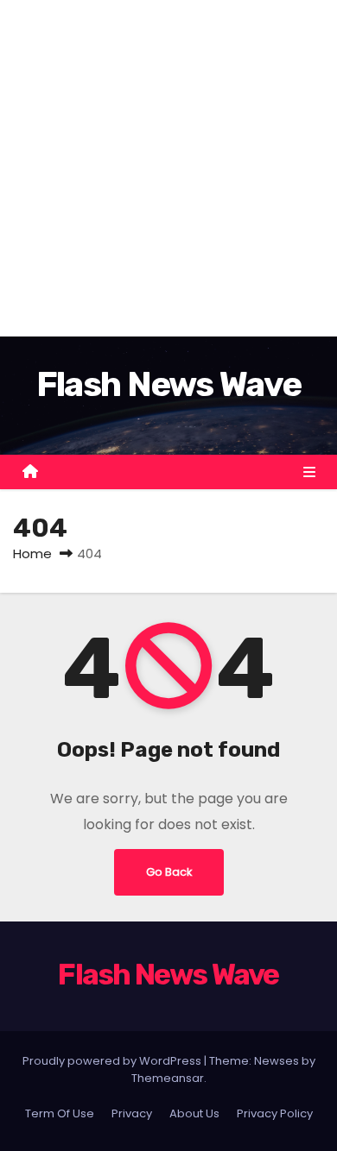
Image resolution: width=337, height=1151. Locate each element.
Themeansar (167, 1078)
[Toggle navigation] (309, 472)
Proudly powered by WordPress (113, 1061)
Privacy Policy (275, 1113)
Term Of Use (59, 1113)
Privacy (131, 1113)
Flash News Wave (169, 384)
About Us (194, 1113)
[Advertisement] (168, 168)
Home (32, 553)
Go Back (169, 872)
